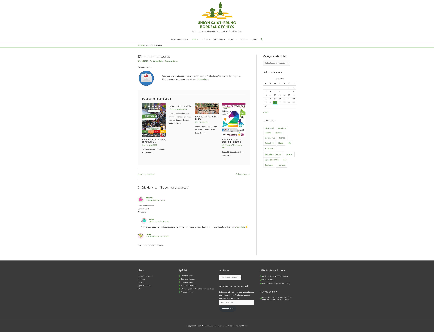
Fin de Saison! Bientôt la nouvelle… (154, 140)
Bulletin (268, 133)
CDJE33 (141, 282)
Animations (282, 128)
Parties (231, 39)
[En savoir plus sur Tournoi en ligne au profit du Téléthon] (233, 120)
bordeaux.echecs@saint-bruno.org (276, 283)
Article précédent (146, 174)
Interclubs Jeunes (273, 154)
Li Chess (141, 279)
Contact (254, 39)
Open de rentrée (272, 160)
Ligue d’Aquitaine (144, 285)
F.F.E (140, 289)
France (282, 138)
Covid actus (270, 138)
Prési (285, 160)
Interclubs (270, 148)
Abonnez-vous (228, 309)
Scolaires (269, 165)
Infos (161, 61)
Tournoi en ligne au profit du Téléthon (232, 140)
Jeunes (289, 154)
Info (143, 145)
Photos (242, 39)
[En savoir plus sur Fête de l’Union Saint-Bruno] (207, 108)
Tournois (228, 145)
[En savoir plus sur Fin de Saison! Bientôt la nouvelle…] (154, 120)
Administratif (269, 128)
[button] (187, 39)
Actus (193, 39)
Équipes (205, 39)
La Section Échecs (178, 39)
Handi (280, 143)
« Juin (265, 112)
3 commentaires (171, 61)
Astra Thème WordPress (237, 326)
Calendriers (218, 39)
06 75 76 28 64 (268, 280)
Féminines (269, 143)
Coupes (278, 133)
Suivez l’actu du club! (180, 106)
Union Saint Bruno (145, 276)
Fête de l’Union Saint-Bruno (206, 117)
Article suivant (242, 174)
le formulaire (202, 79)
